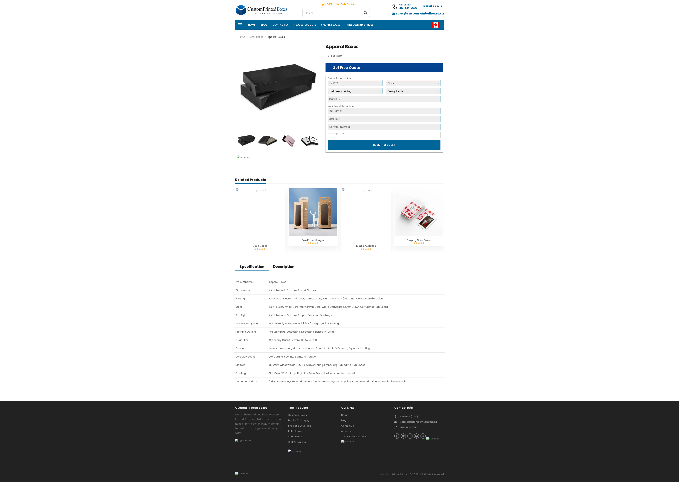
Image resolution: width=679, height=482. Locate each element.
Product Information (339, 78)
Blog (263, 24)
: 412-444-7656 (408, 427)
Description (283, 266)
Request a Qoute (432, 5)
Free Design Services (360, 24)
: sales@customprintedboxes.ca (418, 422)
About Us (346, 431)
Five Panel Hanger (313, 240)
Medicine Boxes (366, 246)
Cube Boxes (260, 246)
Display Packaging (298, 420)
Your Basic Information (341, 106)
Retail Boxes (256, 37)
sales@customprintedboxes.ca (420, 13)
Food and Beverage (299, 425)
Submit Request (384, 145)
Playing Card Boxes (419, 240)
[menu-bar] (240, 25)
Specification (252, 266)
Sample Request (331, 24)
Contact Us (281, 24)
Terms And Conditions (354, 436)
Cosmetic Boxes (297, 415)
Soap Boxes (295, 436)
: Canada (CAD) (408, 416)
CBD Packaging (297, 442)
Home (251, 24)
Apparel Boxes (276, 37)
